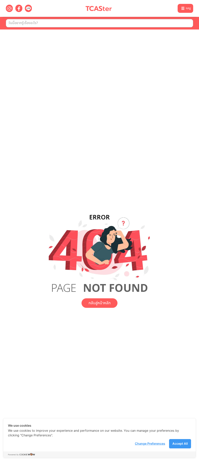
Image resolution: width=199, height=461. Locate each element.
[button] (185, 8)
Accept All (180, 443)
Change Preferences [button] (150, 443)
